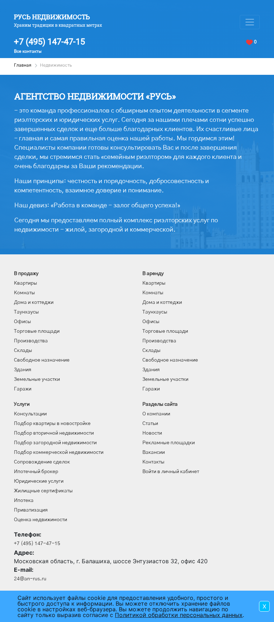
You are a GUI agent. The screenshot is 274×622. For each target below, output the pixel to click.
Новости (152, 433)
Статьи (150, 423)
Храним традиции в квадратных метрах (58, 25)
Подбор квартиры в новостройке (52, 423)
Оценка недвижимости (40, 519)
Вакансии (153, 452)
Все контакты (27, 51)
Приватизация (31, 510)
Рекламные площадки (168, 442)
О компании (156, 413)
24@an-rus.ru (30, 578)
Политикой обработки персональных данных (179, 614)
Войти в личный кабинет (170, 471)
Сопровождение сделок (42, 462)
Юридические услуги (39, 481)
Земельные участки (37, 379)
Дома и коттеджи (34, 302)
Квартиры (25, 283)
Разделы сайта (160, 404)
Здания (22, 369)
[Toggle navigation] (250, 22)
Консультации (30, 413)
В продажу (26, 273)
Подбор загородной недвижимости (55, 442)
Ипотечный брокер (36, 471)
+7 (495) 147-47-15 (49, 42)
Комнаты (24, 292)
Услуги (22, 404)
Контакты (153, 462)
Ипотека (24, 500)
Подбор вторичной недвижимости (54, 433)
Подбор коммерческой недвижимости (58, 452)
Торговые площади (37, 331)
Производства (31, 340)
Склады (23, 350)
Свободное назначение (42, 360)
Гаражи (22, 389)
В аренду (153, 273)
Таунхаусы (26, 312)
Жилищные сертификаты (43, 490)
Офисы (22, 321)
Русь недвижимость (52, 16)
